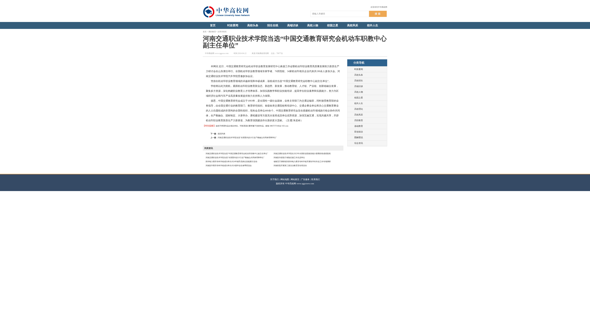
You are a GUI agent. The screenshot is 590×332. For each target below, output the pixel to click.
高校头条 (358, 75)
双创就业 (358, 132)
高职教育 (212, 32)
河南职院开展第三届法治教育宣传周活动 (290, 165)
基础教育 (358, 126)
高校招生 (358, 80)
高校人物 (358, 92)
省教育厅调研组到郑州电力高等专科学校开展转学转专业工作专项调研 (302, 161)
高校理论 (358, 109)
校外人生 (358, 103)
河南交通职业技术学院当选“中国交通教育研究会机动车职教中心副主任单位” (237, 153)
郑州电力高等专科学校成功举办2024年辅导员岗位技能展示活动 (231, 161)
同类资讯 (208, 148)
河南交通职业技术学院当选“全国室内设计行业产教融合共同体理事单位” (247, 137)
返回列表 (221, 134)
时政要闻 (358, 69)
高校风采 (358, 115)
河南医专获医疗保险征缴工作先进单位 (289, 157)
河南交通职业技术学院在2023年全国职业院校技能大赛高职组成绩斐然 (302, 153)
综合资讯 (358, 143)
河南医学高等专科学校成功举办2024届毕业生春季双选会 (229, 165)
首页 (204, 32)
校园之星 (358, 98)
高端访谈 (358, 86)
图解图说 (358, 137)
